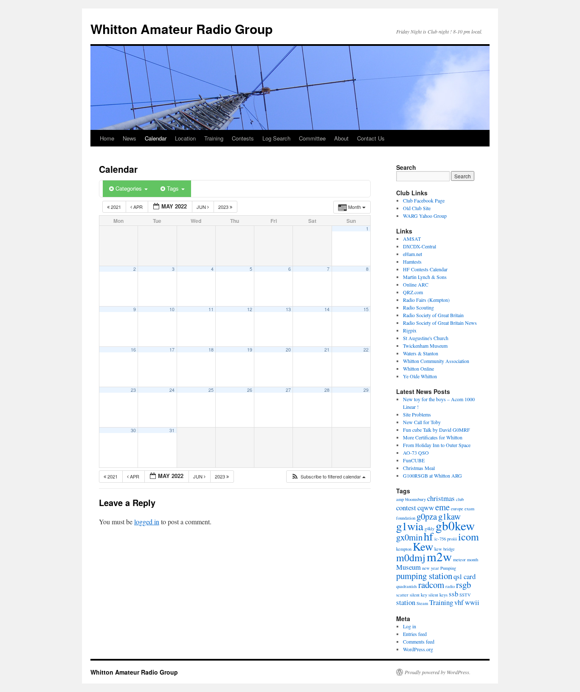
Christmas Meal (419, 467)
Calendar (155, 138)
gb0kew (455, 525)
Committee (312, 138)
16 (133, 349)
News (129, 138)
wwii (472, 602)
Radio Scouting (418, 307)
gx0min (409, 537)
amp (400, 499)
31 (172, 430)
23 (133, 390)
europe (457, 509)
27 (288, 390)
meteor (459, 560)
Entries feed (415, 633)
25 (211, 390)
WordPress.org (418, 649)
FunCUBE (414, 460)
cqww (425, 507)
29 (366, 390)
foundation (405, 518)
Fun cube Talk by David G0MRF (436, 429)
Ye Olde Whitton (420, 376)
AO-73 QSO (416, 452)
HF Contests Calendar (425, 269)
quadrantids (406, 586)
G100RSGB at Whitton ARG (432, 475)
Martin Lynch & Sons (425, 276)
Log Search (276, 138)
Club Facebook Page (424, 200)
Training (213, 138)
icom (468, 536)
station (405, 602)
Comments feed (418, 641)
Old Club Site (417, 208)
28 (326, 390)
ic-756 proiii (445, 539)
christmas (441, 498)
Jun (202, 206)
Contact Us (371, 138)
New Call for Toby (422, 422)
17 (172, 349)
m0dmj (410, 557)
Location (185, 138)
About (341, 138)
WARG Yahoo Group (425, 215)
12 (249, 309)
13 (288, 309)
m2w (439, 556)
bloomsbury (415, 499)
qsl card (464, 576)
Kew (423, 546)
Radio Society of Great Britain (433, 315)
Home (107, 138)
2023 (224, 206)
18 (211, 349)
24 (172, 390)
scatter (402, 595)
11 (211, 309)
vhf (459, 602)
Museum (408, 567)
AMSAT (412, 238)
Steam (422, 603)
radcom (431, 585)
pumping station (424, 576)
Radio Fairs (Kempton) (426, 299)
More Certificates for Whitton (432, 437)
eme (442, 507)
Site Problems (417, 414)
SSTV (465, 595)
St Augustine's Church (425, 338)
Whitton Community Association (436, 360)
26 (249, 390)
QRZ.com (413, 292)
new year (430, 568)
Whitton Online (418, 368)
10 (172, 309)
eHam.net (412, 253)
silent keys (438, 595)
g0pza (427, 516)
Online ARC (415, 284)
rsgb (463, 585)
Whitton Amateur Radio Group (181, 29)
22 (366, 349)
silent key (418, 595)
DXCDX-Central (419, 246)
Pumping (448, 568)
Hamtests (412, 261)
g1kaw (449, 516)
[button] (328, 476)
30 (133, 430)
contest (406, 507)
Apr (138, 206)
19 (249, 349)
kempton (403, 549)
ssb (453, 594)
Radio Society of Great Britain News (440, 322)
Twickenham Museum (425, 345)
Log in (409, 626)
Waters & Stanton (420, 353)
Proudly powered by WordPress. (437, 672)
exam (469, 509)
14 (326, 309)
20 (288, 349)
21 (326, 349)
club (460, 499)
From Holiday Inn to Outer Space (436, 445)
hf (428, 536)
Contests (243, 138)
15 (366, 309)
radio (450, 586)
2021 (116, 206)
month (472, 560)
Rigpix (410, 330)
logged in (146, 521)
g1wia (409, 526)
